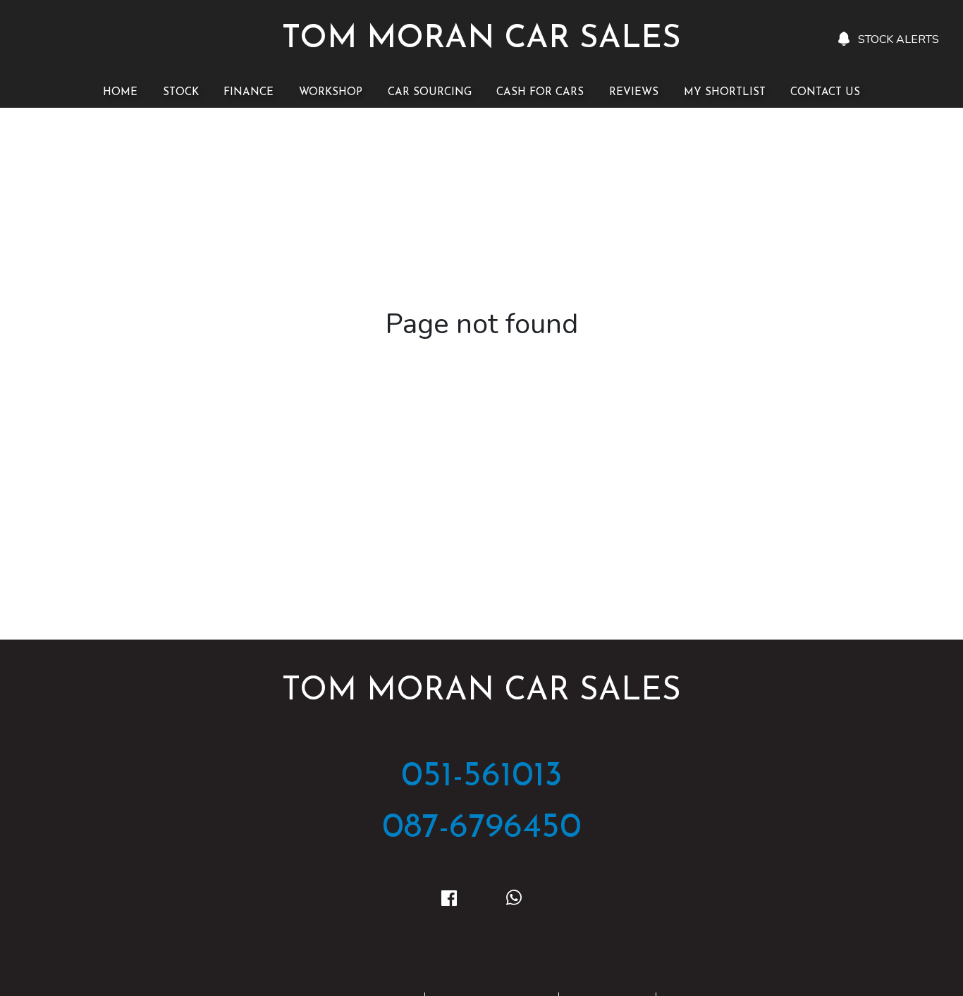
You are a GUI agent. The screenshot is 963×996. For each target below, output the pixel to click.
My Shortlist (725, 92)
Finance (248, 92)
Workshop (330, 92)
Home (120, 92)
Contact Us (825, 92)
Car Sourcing (430, 92)
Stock (181, 92)
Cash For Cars (540, 92)
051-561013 (482, 776)
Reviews (633, 92)
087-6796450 (482, 828)
